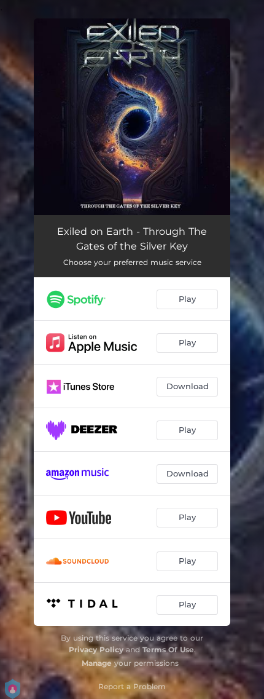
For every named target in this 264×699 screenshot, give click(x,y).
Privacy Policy (96, 649)
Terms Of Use (168, 649)
